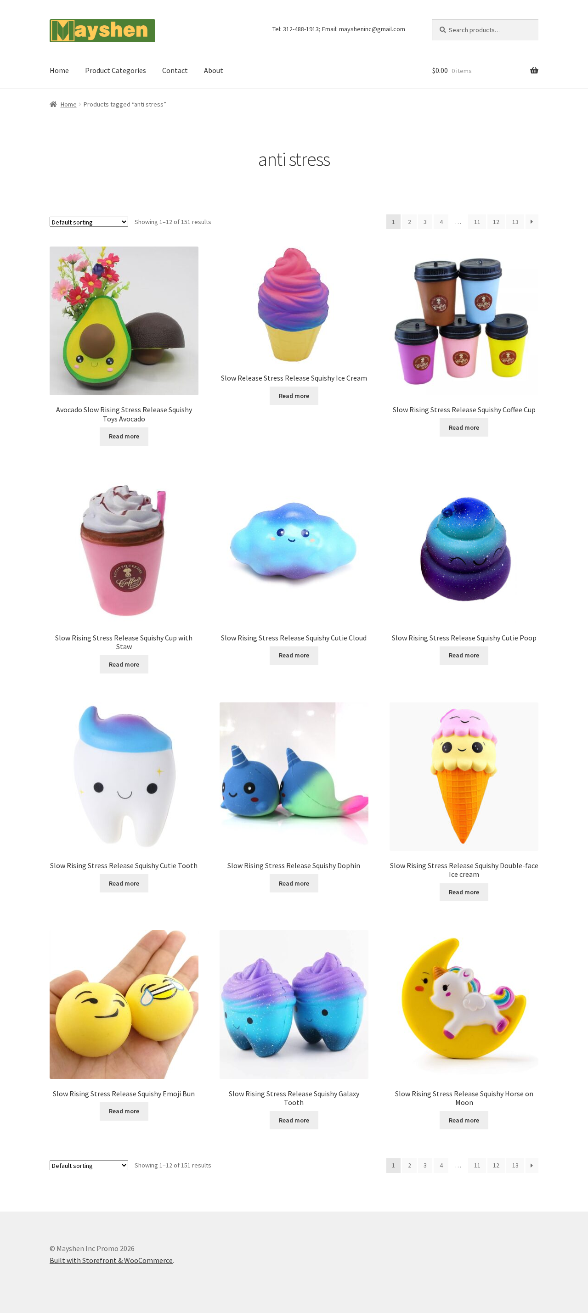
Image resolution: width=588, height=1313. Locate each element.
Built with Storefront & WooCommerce (111, 1260)
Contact (175, 70)
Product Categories (115, 70)
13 (515, 222)
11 (477, 222)
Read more (124, 436)
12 (496, 222)
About (213, 70)
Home (59, 70)
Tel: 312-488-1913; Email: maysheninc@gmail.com (338, 29)
